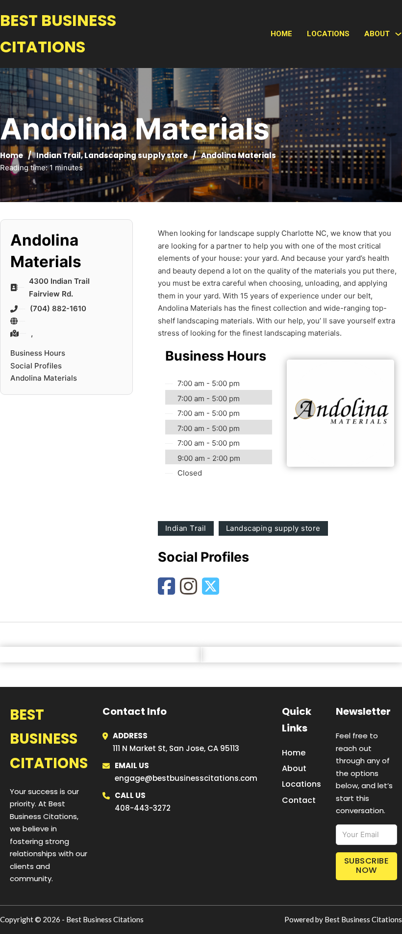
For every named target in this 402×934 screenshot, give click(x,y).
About (294, 768)
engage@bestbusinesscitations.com (186, 778)
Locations (328, 33)
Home (281, 33)
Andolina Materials (43, 378)
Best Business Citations (58, 33)
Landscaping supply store (136, 155)
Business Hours (37, 353)
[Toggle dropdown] (398, 34)
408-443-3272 (143, 808)
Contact (299, 800)
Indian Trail (58, 155)
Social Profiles (36, 365)
